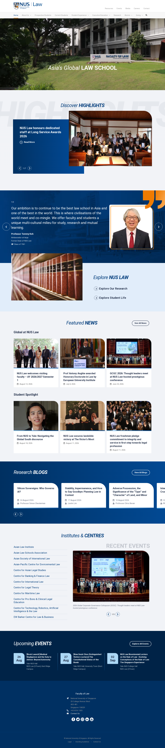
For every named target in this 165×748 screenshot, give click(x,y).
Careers (137, 8)
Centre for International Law (28, 581)
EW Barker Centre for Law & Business (34, 617)
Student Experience (79, 15)
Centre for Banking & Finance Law (32, 576)
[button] (108, 614)
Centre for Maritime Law (27, 593)
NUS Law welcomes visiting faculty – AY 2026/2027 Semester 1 (35, 377)
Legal (70, 742)
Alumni (127, 15)
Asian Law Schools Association (30, 552)
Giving (138, 15)
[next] (30, 168)
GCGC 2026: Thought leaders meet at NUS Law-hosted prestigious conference (129, 377)
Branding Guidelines (82, 742)
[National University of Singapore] (21, 6)
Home (16, 15)
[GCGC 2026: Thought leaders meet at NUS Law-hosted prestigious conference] (129, 353)
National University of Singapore (76, 738)
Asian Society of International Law (32, 558)
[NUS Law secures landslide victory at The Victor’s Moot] (82, 416)
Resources (109, 8)
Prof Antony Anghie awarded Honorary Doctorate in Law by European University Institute (79, 377)
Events (119, 8)
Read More (29, 142)
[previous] (20, 168)
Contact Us (75, 713)
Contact (146, 8)
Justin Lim (72, 503)
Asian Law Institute (24, 547)
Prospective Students (43, 15)
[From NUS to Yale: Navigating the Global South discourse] (36, 416)
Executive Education (100, 15)
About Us (25, 15)
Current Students (61, 15)
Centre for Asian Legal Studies (30, 570)
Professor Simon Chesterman (32, 503)
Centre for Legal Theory (26, 587)
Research (117, 15)
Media (128, 8)
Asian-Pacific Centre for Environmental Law (37, 564)
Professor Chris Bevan (125, 503)
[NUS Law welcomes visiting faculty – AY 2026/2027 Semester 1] (36, 353)
